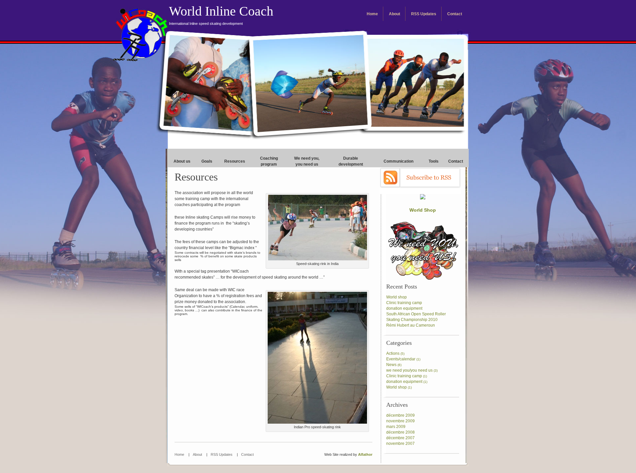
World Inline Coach (221, 15)
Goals (206, 161)
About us (182, 161)
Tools (434, 161)
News (391, 364)
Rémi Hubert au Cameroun (410, 325)
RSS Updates (423, 14)
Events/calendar (400, 359)
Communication (398, 161)
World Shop (422, 210)
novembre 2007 (400, 443)
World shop (396, 297)
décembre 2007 (400, 438)
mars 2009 (395, 426)
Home (372, 14)
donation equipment (404, 308)
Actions (392, 353)
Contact (454, 14)
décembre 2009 (400, 415)
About (394, 14)
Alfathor (365, 454)
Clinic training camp (404, 302)
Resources (234, 161)
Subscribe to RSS (420, 177)
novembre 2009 (400, 421)
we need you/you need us (409, 370)
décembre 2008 (400, 432)
